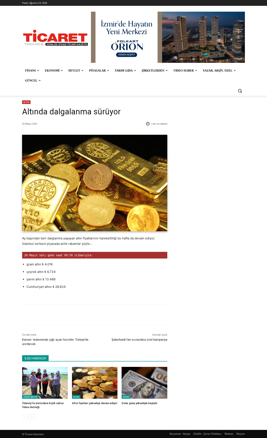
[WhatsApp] (80, 315)
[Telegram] (90, 315)
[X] (61, 315)
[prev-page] (24, 417)
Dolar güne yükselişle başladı (139, 403)
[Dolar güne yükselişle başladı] (144, 383)
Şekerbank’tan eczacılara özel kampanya (139, 339)
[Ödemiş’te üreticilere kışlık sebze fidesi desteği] (45, 383)
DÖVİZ (126, 396)
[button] (240, 91)
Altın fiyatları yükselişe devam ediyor (94, 403)
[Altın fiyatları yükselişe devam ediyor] (95, 383)
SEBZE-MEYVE (30, 396)
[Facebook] (51, 315)
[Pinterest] (71, 315)
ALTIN (26, 102)
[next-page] (31, 417)
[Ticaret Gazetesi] (55, 38)
